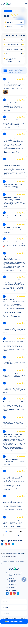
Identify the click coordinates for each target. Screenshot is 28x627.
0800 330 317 (12, 578)
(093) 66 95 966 (12, 583)
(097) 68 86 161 (12, 581)
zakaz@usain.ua (13, 587)
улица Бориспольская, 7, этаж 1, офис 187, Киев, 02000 (15, 574)
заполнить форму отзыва (15, 621)
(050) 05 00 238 (12, 584)
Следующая (18, 535)
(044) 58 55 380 (12, 580)
